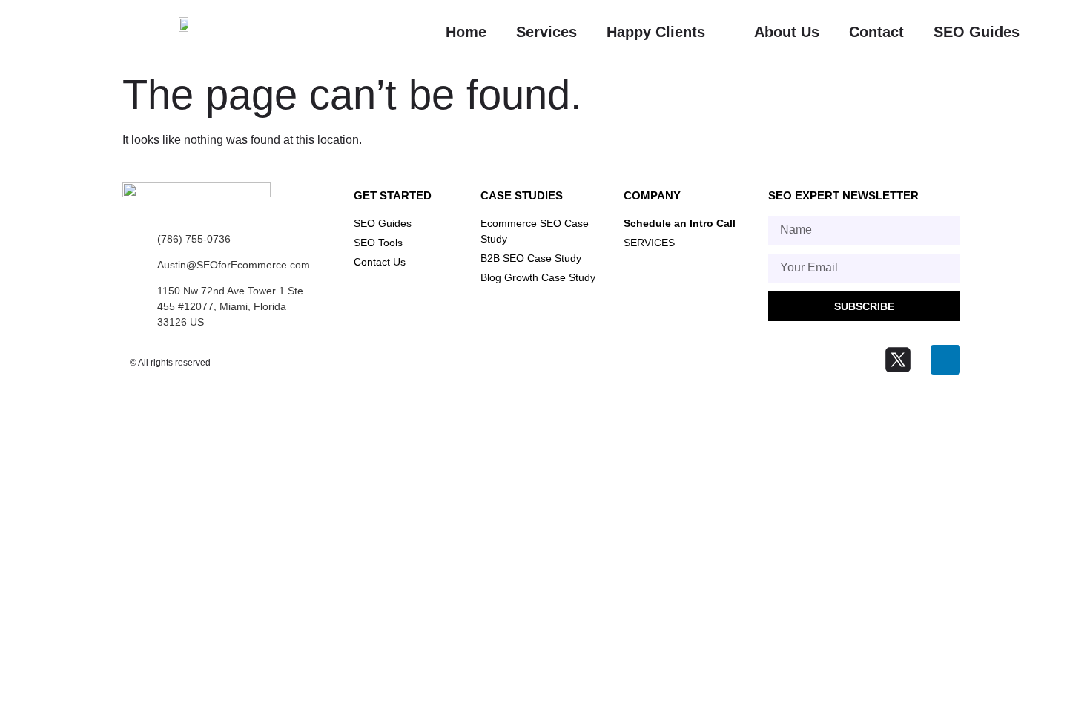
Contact (876, 32)
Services (546, 32)
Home (466, 32)
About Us (786, 32)
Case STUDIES (521, 195)
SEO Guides (977, 32)
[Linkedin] (945, 360)
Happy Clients (656, 32)
